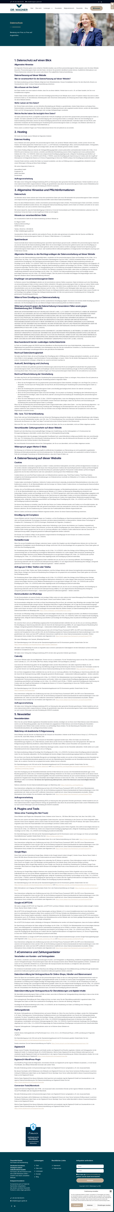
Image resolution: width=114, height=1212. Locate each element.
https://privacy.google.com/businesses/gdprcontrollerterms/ (33, 885)
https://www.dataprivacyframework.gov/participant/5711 (73, 848)
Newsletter (79, 8)
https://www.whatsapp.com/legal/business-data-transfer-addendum (35, 644)
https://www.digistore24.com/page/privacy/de (52, 1056)
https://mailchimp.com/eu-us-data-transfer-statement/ (31, 766)
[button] (110, 1191)
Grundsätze (58, 8)
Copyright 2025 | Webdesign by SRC (90, 1186)
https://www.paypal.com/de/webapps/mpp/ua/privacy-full (69, 1043)
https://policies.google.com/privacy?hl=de (41, 939)
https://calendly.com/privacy (85, 669)
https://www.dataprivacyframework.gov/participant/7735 (74, 636)
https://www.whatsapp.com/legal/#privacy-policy (55, 610)
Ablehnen (90, 1205)
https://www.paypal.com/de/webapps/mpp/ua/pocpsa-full (32, 1040)
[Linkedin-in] (101, 2)
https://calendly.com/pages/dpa (24, 690)
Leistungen (47, 8)
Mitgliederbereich (69, 8)
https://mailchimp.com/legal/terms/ (72, 785)
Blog (86, 8)
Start (31, 8)
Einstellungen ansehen (104, 1205)
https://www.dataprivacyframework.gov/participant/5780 (74, 899)
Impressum (95, 1209)
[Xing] (99, 2)
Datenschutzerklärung (93, 1174)
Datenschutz (89, 1209)
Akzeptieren (77, 1205)
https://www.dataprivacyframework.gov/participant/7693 (74, 794)
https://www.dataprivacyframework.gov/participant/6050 (74, 699)
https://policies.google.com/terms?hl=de (70, 939)
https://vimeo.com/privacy (54, 836)
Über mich (38, 8)
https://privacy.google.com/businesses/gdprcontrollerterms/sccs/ (76, 885)
